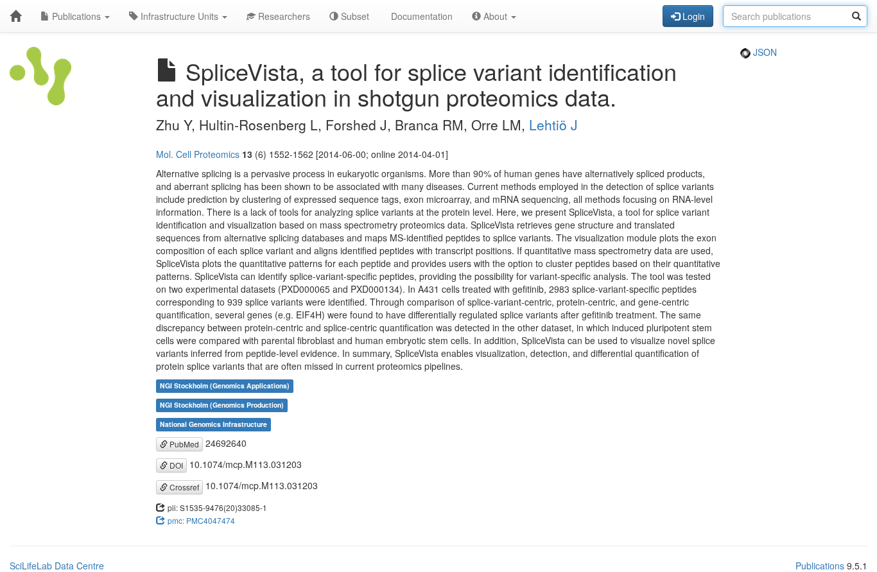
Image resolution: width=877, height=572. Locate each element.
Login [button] (692, 16)
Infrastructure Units (179, 16)
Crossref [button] (183, 486)
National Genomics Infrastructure (213, 424)
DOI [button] (175, 465)
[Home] (15, 16)
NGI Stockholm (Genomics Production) (222, 405)
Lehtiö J (553, 124)
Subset (353, 16)
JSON (764, 52)
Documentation (420, 16)
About (495, 16)
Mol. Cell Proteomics (197, 154)
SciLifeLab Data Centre (57, 565)
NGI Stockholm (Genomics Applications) (225, 386)
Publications (76, 16)
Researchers (283, 16)
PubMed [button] (183, 443)
